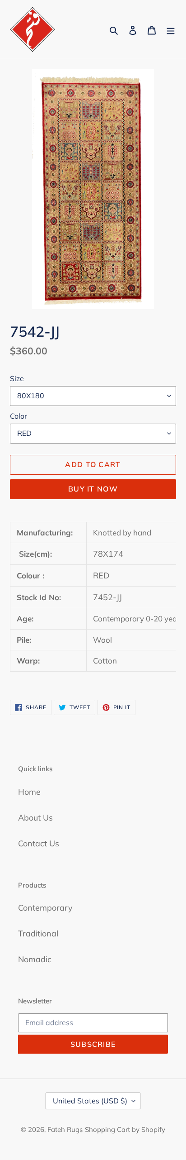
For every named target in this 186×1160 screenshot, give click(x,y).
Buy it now (93, 488)
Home (29, 792)
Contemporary (45, 907)
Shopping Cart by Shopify (125, 1129)
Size (17, 378)
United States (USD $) (90, 1100)
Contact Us (38, 843)
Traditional (38, 933)
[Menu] (170, 29)
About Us (35, 817)
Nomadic (34, 959)
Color (18, 415)
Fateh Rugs (65, 1129)
